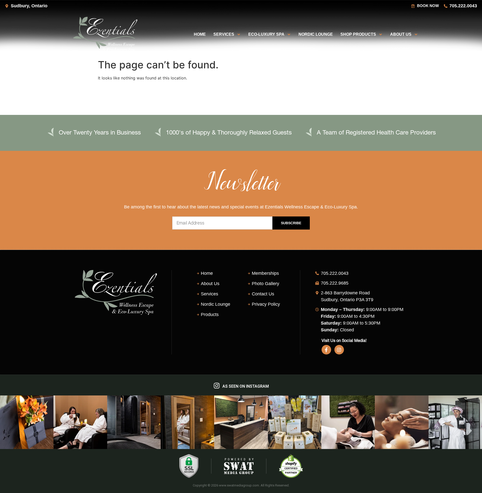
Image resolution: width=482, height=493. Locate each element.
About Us (400, 34)
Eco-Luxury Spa (266, 34)
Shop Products (358, 34)
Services (223, 34)
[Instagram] (339, 349)
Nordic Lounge (315, 34)
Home (200, 34)
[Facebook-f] (326, 349)
